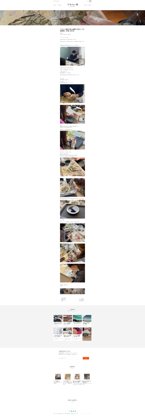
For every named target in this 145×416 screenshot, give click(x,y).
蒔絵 (66, 34)
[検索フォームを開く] (86, 1)
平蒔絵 (68, 34)
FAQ (74, 413)
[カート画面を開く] (88, 1)
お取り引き (63, 413)
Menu (90, 1)
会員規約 (65, 413)
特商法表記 (72, 413)
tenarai (55, 5)
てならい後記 (63, 34)
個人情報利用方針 (68, 413)
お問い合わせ (76, 413)
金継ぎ (61, 34)
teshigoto (89, 5)
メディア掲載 (57, 413)
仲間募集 (60, 413)
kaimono (60, 5)
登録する (86, 358)
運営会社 (54, 413)
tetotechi (85, 5)
